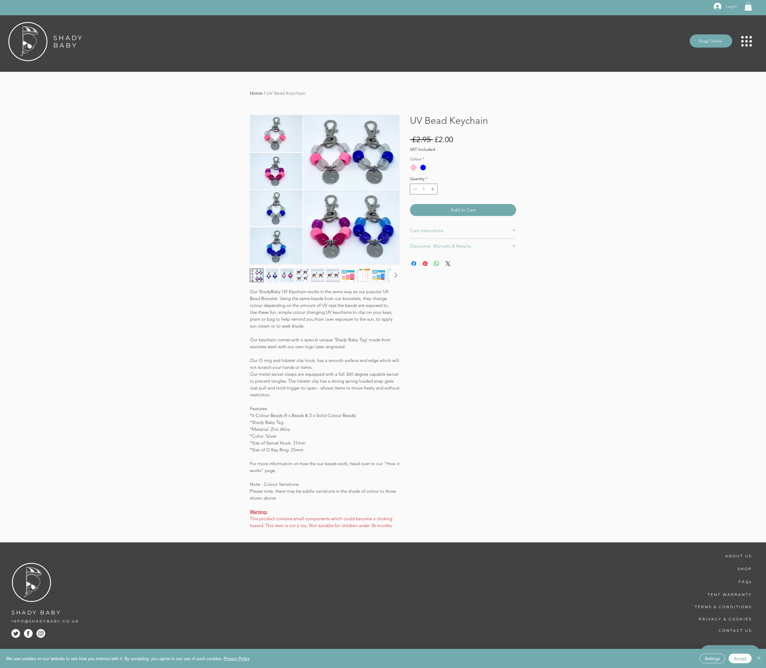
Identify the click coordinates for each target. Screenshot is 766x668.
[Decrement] (414, 189)
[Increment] (433, 189)
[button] (748, 6)
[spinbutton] (424, 189)
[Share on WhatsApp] (436, 263)
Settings (712, 658)
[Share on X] (448, 263)
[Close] (758, 658)
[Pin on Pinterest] (425, 263)
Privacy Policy (237, 658)
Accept (740, 658)
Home (256, 93)
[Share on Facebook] (413, 263)
